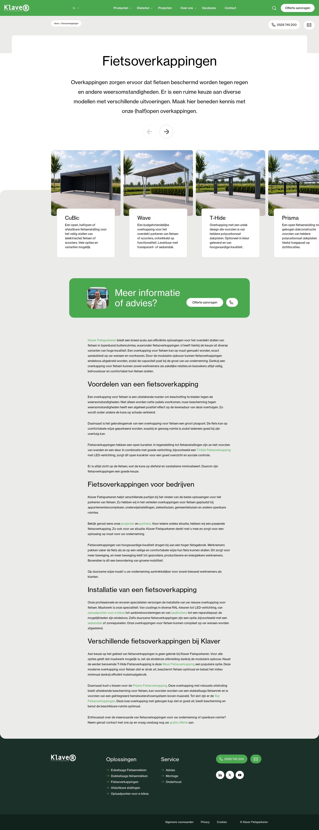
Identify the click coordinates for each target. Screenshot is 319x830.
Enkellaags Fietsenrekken (128, 770)
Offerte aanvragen (297, 8)
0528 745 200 (287, 25)
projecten (127, 523)
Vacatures (209, 8)
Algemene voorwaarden (179, 822)
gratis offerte (179, 722)
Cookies (222, 822)
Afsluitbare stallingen (125, 788)
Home (56, 23)
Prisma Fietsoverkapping (150, 685)
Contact (230, 8)
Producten (121, 8)
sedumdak (95, 623)
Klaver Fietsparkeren (102, 340)
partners (145, 523)
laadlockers (179, 613)
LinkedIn (220, 775)
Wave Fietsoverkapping (178, 664)
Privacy (205, 822)
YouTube (240, 775)
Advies (170, 770)
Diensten (143, 8)
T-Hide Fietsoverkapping (214, 450)
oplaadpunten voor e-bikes (106, 613)
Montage (171, 776)
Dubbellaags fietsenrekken (129, 776)
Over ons (187, 8)
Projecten (165, 8)
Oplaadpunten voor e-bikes (129, 794)
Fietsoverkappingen (124, 782)
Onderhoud (173, 782)
